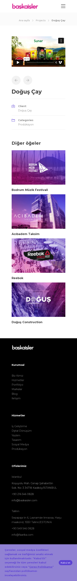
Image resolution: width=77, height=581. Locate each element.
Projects (40, 20)
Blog (15, 393)
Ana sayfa (24, 20)
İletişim (16, 398)
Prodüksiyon (26, 124)
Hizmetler (18, 380)
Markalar (17, 389)
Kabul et (65, 562)
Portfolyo (17, 384)
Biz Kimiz (17, 375)
